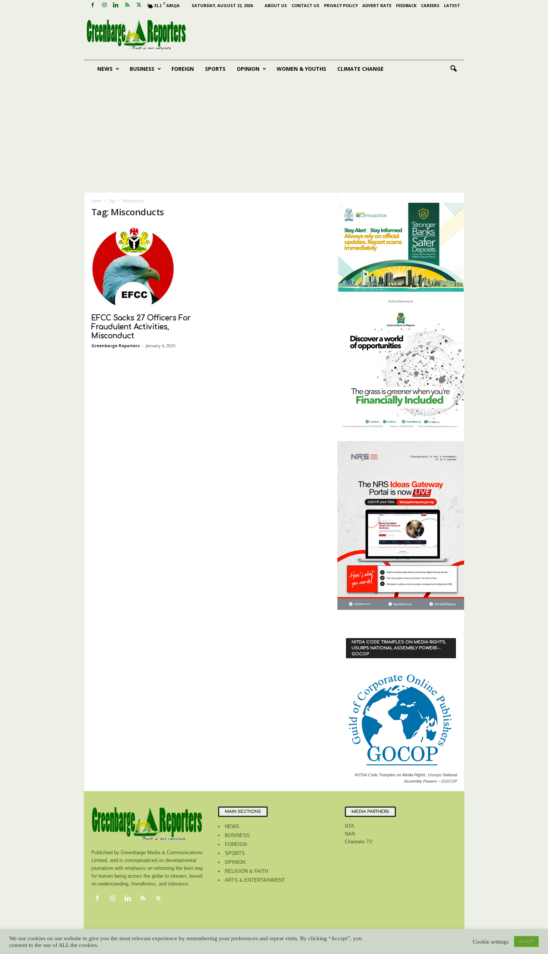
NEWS (105, 68)
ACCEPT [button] (526, 941)
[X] (139, 5)
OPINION (248, 68)
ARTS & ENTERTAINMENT (255, 880)
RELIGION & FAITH (246, 871)
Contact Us (305, 5)
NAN (350, 834)
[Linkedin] (115, 5)
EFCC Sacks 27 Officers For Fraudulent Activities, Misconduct (141, 327)
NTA (349, 826)
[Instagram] (104, 5)
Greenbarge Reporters (115, 345)
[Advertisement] (274, 137)
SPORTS (215, 68)
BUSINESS (142, 68)
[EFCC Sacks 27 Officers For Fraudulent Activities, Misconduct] (147, 267)
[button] (453, 69)
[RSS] (127, 5)
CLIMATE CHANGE (360, 68)
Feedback (406, 5)
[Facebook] (92, 5)
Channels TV (359, 841)
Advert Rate (376, 5)
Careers (430, 5)
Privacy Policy (341, 5)
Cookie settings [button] (490, 942)
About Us (276, 5)
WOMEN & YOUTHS (301, 68)
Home (96, 200)
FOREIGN (182, 68)
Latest (452, 5)
